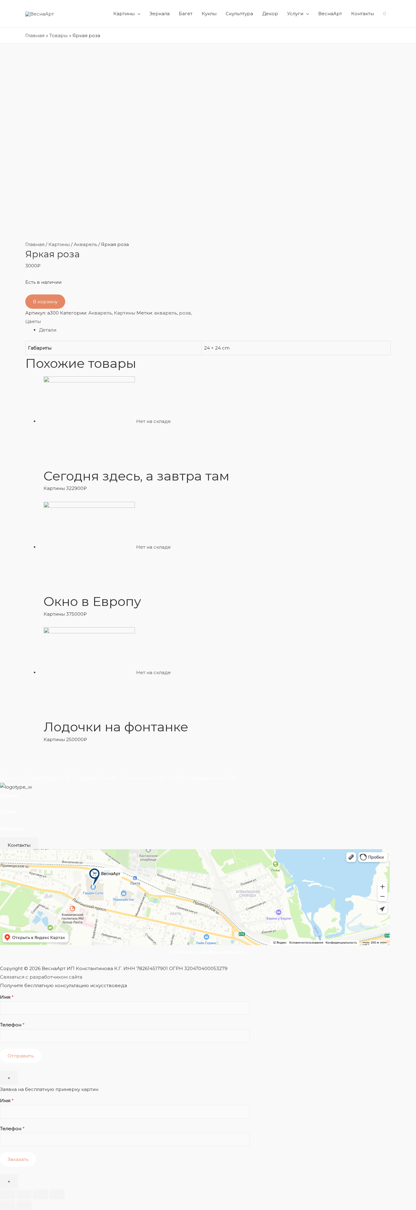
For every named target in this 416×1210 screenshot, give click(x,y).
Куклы (209, 13)
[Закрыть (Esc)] (7, 1194)
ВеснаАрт (330, 13)
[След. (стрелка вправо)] (24, 1205)
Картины (124, 13)
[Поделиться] (24, 1194)
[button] (19, 845)
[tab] (215, 330)
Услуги (295, 13)
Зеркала (160, 13)
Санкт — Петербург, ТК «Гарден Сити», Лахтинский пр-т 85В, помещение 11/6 (117, 778)
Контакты (362, 13)
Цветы (33, 321)
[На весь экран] (40, 1194)
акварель (165, 313)
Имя (7, 997)
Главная (34, 244)
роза (185, 313)
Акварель (85, 244)
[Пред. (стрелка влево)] (7, 1205)
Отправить (20, 1056)
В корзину (45, 301)
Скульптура (239, 13)
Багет (185, 13)
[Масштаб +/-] (57, 1194)
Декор (270, 13)
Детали (47, 330)
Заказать (18, 1159)
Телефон (12, 1025)
